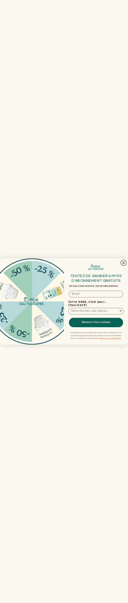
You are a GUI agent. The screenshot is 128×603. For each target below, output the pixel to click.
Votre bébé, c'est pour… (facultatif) (87, 304)
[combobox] (95, 311)
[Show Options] (120, 311)
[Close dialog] (124, 263)
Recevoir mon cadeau (96, 322)
